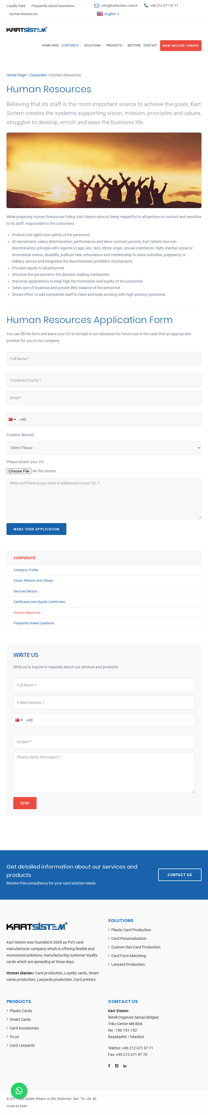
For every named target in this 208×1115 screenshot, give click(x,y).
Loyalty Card (15, 6)
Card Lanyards (22, 1045)
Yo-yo (14, 1037)
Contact (150, 45)
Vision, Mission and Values (33, 580)
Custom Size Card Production (136, 947)
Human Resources (23, 14)
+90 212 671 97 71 (164, 6)
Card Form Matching (128, 956)
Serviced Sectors (25, 591)
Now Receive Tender (181, 45)
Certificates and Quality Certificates (39, 602)
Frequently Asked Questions (52, 6)
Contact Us (180, 874)
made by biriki (16, 1106)
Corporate (70, 45)
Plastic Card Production (131, 930)
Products (114, 45)
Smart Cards (20, 1019)
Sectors (134, 45)
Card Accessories (24, 1028)
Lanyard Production (128, 964)
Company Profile (26, 570)
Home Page (50, 45)
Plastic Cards (21, 1011)
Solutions (92, 45)
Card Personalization (129, 938)
